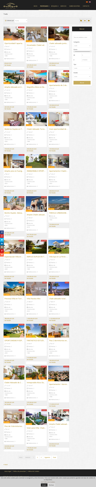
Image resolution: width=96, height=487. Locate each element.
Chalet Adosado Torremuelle (36, 129)
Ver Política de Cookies (48, 482)
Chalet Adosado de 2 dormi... (13, 382)
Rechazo (51, 485)
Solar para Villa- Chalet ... (36, 428)
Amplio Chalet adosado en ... (58, 424)
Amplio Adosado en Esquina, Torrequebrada (13, 87)
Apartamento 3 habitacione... (58, 171)
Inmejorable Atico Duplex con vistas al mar (36, 382)
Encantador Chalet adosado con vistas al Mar (36, 45)
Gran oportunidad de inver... (58, 129)
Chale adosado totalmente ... (58, 298)
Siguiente (47, 457)
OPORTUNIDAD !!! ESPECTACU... (13, 340)
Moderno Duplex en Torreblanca (13, 129)
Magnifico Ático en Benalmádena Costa (36, 87)
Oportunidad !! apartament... (13, 43)
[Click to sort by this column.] (6, 20)
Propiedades (44, 6)
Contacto (86, 6)
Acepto (44, 485)
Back (6, 464)
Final (54, 457)
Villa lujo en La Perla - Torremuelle (58, 257)
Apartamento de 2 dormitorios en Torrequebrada (58, 85)
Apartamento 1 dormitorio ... (58, 384)
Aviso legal (7, 471)
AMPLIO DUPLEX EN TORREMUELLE (36, 257)
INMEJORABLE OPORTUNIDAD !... (36, 171)
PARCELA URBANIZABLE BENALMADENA (58, 213)
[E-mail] (89, 20)
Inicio (35, 6)
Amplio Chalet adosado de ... (36, 215)
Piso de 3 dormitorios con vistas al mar (13, 426)
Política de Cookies (33, 471)
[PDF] (81, 20)
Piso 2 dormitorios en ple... (58, 340)
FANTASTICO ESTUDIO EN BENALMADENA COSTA (36, 340)
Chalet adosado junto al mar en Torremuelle (58, 43)
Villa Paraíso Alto (33, 298)
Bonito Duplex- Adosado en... (13, 213)
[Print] (85, 20)
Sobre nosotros (74, 6)
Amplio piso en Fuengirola (13, 171)
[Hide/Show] (1, 229)
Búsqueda (54, 6)
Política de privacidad (19, 471)
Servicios (63, 6)
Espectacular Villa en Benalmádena (13, 257)
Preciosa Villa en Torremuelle (13, 298)
